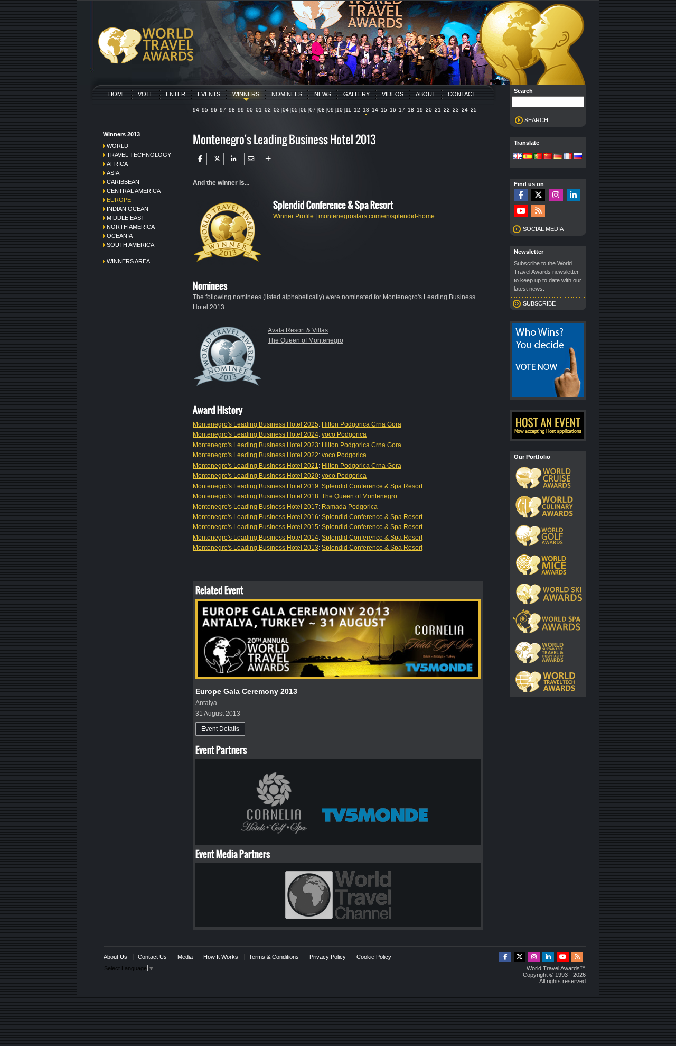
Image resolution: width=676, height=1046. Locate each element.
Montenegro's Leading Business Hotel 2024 (255, 434)
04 (286, 110)
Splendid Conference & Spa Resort (372, 486)
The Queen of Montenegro (305, 340)
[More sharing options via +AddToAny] (268, 159)
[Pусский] (578, 157)
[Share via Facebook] (199, 159)
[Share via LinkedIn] (233, 159)
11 (348, 110)
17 (402, 110)
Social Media (543, 229)
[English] (517, 157)
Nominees (286, 94)
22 (447, 110)
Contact (462, 94)
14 (375, 110)
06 (304, 110)
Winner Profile (293, 216)
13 (366, 110)
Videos (392, 94)
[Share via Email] (251, 159)
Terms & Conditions (274, 957)
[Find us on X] (538, 195)
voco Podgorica (344, 434)
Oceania (120, 236)
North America (131, 227)
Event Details (220, 729)
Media (185, 957)
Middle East (126, 218)
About (426, 94)
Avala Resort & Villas (298, 330)
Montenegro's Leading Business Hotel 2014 (255, 537)
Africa (117, 164)
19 (420, 110)
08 (321, 110)
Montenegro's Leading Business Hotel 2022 (255, 455)
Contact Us (152, 957)
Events (209, 94)
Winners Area (128, 261)
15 (384, 110)
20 (429, 110)
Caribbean (123, 182)
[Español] (527, 157)
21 (438, 110)
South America (130, 245)
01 (259, 110)
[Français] (568, 157)
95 (205, 110)
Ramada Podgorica (350, 507)
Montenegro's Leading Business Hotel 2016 (255, 517)
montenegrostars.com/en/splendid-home (376, 216)
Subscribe (539, 303)
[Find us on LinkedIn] (573, 195)
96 (214, 110)
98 (232, 110)
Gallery (356, 94)
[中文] (547, 157)
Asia (113, 173)
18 (411, 110)
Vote (146, 94)
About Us (115, 957)
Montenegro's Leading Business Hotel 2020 (255, 475)
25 (474, 110)
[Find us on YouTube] (521, 211)
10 (339, 110)
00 (250, 110)
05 (295, 110)
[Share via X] (216, 159)
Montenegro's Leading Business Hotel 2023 (255, 445)
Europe (119, 200)
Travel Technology (139, 155)
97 (223, 110)
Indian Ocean (127, 209)
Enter (175, 94)
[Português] (537, 157)
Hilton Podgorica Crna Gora (361, 424)
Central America (134, 191)
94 (196, 110)
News (322, 94)
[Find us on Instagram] (555, 195)
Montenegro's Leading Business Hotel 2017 (255, 507)
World (117, 146)
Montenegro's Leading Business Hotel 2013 (255, 547)
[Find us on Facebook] (521, 195)
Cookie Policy (373, 957)
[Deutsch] (557, 157)
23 (456, 110)
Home (117, 94)
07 (312, 110)
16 (393, 110)
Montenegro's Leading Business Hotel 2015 (255, 527)
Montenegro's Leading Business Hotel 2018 (255, 496)
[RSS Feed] (538, 211)
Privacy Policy (327, 957)
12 (357, 110)
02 (268, 110)
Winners (245, 94)
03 (277, 110)
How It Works (220, 957)
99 (241, 110)
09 (330, 110)
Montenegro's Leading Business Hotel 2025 (255, 424)
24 (465, 110)
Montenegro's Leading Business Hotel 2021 (255, 465)
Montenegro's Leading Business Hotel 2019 (255, 486)
